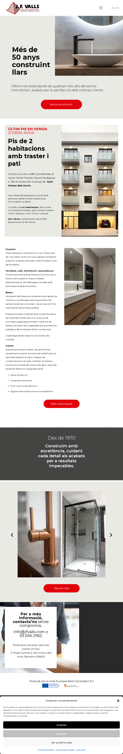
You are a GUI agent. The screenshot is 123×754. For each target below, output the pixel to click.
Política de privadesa (65, 749)
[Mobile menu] (101, 8)
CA (113, 8)
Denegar (61, 733)
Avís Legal (80, 749)
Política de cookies (46, 749)
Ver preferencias (61, 742)
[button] (118, 700)
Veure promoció (61, 104)
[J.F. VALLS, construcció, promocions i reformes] (22, 8)
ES (117, 8)
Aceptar (62, 724)
